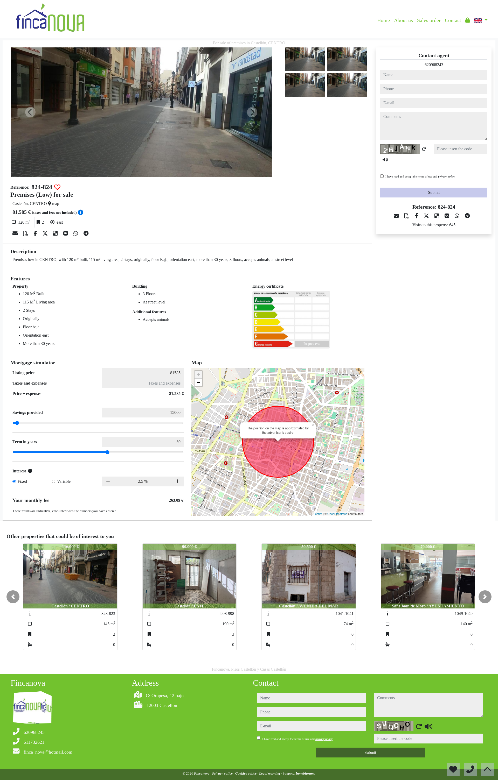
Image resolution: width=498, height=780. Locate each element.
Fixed (22, 481)
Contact (453, 20)
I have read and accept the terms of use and (420, 176)
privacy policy (446, 176)
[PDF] (26, 233)
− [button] (198, 382)
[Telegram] (86, 233)
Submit (434, 192)
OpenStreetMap (337, 514)
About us (403, 20)
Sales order (429, 20)
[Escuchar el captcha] (385, 159)
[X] (46, 233)
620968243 (434, 64)
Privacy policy (222, 773)
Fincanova (202, 773)
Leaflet (318, 514)
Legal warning (270, 773)
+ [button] (198, 374)
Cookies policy (246, 773)
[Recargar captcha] (424, 149)
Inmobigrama (305, 773)
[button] (12, 596)
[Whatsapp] (76, 233)
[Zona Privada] (467, 20)
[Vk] (66, 233)
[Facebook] (36, 233)
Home (383, 20)
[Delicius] (56, 233)
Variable (64, 481)
